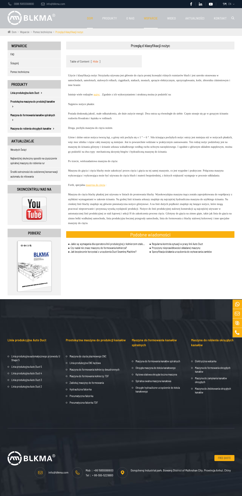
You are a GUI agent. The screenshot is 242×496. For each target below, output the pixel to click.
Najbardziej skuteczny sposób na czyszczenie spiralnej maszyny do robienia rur (33, 161)
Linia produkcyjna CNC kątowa (85, 363)
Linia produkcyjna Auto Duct (24, 92)
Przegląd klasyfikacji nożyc (69, 32)
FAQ (12, 54)
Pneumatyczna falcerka (81, 396)
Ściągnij (14, 63)
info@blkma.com (53, 3)
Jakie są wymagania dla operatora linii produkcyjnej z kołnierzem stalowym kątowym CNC (108, 244)
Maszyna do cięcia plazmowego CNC (88, 356)
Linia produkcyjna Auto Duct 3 (26, 380)
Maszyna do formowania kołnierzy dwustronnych (94, 369)
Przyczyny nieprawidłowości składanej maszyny (176, 247)
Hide (95, 61)
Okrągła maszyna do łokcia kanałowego (156, 367)
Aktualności (194, 18)
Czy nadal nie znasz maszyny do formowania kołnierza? (99, 247)
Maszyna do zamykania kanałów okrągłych (211, 380)
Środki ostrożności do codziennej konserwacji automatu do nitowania (34, 174)
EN (229, 3)
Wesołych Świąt (18, 149)
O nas (130, 18)
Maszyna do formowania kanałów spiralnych (32, 115)
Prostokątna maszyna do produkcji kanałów (32, 101)
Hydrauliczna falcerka (81, 389)
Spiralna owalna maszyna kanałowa (153, 381)
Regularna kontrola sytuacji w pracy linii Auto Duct (177, 244)
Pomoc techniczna (42, 32)
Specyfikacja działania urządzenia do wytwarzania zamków (182, 251)
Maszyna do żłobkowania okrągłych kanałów (213, 390)
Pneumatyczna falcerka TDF (84, 402)
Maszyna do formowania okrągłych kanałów (212, 369)
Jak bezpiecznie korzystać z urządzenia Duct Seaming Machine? (104, 251)
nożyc (97, 94)
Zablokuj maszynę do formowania (87, 382)
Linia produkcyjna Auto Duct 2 (26, 386)
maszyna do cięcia (95, 185)
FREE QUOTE (224, 458)
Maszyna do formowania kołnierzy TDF (89, 376)
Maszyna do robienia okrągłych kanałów (30, 128)
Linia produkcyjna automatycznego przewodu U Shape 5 (35, 358)
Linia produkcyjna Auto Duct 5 (26, 366)
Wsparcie (151, 18)
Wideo (171, 18)
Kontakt (220, 18)
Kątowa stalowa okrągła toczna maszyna (156, 374)
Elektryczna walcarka (205, 361)
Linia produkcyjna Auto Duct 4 (26, 373)
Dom (90, 18)
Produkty (109, 18)
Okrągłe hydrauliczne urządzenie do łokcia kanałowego (158, 389)
